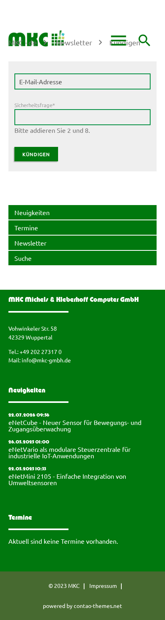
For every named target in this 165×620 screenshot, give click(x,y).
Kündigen (36, 154)
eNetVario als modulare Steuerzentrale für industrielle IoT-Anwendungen (69, 452)
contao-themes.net (98, 605)
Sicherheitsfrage (34, 105)
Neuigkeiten (32, 212)
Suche (23, 258)
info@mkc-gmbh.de (46, 360)
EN (18, 17)
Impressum (103, 585)
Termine (26, 228)
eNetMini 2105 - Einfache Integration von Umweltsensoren (67, 479)
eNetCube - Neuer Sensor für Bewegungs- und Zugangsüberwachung (74, 425)
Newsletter (30, 243)
